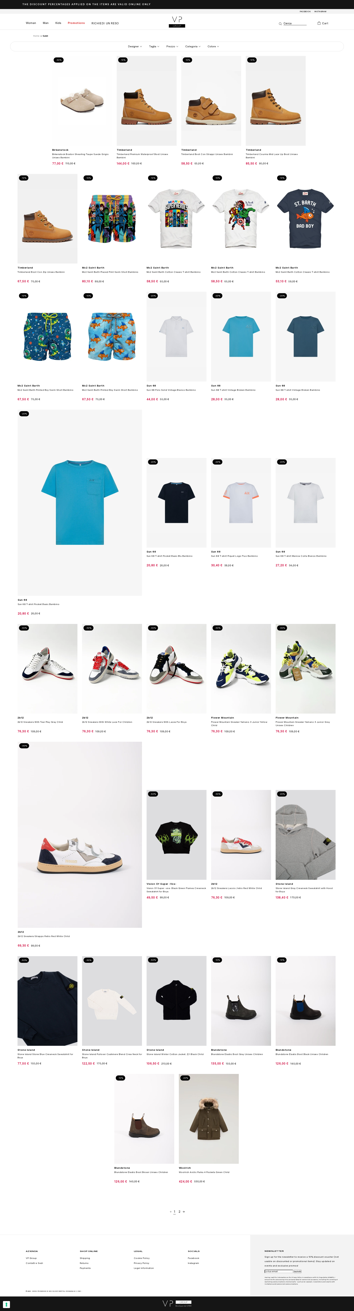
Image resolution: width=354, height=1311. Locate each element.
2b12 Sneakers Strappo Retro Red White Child (44, 936)
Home (36, 36)
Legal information (144, 1268)
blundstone (219, 1049)
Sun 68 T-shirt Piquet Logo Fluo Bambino (234, 556)
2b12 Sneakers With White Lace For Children (107, 722)
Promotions (76, 23)
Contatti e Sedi (34, 1263)
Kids (58, 23)
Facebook (305, 11)
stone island (284, 883)
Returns (84, 1263)
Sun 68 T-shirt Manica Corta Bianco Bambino (301, 556)
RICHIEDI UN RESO (105, 23)
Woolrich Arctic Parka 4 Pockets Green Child (204, 1172)
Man (46, 23)
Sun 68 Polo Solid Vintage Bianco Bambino (171, 390)
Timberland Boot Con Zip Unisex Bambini (41, 272)
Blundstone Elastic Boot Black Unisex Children (302, 1054)
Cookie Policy (142, 1258)
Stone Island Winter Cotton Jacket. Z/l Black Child (175, 1054)
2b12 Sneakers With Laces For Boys (167, 722)
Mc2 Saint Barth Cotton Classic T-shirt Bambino (174, 272)
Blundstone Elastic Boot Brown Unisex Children (141, 1172)
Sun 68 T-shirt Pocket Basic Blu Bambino (170, 556)
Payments (85, 1268)
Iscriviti (297, 1271)
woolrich (185, 1167)
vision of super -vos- (161, 883)
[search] (295, 23)
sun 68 (151, 385)
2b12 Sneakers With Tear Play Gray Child (40, 722)
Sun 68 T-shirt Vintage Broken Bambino (233, 390)
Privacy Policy (141, 1263)
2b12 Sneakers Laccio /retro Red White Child (236, 888)
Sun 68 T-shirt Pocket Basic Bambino (39, 604)
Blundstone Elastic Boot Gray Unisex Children (237, 1054)
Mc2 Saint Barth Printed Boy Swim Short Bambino (45, 390)
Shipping (85, 1258)
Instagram (320, 11)
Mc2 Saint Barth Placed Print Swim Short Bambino (110, 272)
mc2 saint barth (93, 267)
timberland (124, 149)
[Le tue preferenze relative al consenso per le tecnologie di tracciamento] (6, 1304)
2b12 (21, 717)
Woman (31, 23)
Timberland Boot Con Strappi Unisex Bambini (207, 154)
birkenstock (60, 149)
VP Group (31, 1258)
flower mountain (222, 717)
